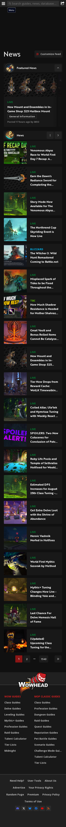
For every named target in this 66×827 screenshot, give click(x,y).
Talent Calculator (15, 738)
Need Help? (17, 780)
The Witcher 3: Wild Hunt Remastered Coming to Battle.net (44, 257)
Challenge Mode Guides (48, 750)
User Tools (34, 780)
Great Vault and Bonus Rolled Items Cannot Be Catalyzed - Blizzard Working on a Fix (44, 334)
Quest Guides (42, 726)
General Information (22, 116)
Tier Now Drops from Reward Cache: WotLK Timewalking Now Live (44, 386)
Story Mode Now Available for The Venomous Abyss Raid (41, 206)
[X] (23, 808)
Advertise (19, 787)
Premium (33, 794)
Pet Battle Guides (45, 738)
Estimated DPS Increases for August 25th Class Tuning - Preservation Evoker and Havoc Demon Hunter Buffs (43, 488)
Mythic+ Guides (14, 720)
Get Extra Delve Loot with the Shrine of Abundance (44, 514)
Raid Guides (11, 732)
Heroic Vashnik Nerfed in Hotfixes (42, 538)
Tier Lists (10, 744)
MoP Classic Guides (47, 696)
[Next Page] (58, 135)
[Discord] (17, 808)
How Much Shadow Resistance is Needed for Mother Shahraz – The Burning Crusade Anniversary (44, 308)
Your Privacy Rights (41, 787)
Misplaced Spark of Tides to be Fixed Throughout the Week (43, 283)
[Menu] (3, 3)
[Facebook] (36, 808)
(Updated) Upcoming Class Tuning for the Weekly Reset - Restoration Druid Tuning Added (42, 643)
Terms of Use (33, 801)
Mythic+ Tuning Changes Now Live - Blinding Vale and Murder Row (43, 591)
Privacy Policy (51, 794)
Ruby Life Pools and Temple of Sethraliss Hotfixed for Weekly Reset (43, 463)
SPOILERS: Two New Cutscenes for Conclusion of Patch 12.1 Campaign (44, 437)
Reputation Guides (46, 732)
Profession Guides (15, 726)
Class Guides (12, 702)
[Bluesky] (30, 808)
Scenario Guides (44, 744)
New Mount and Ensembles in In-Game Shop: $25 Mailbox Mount (29, 109)
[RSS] (48, 808)
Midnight (10, 750)
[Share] (62, 3)
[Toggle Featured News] (58, 67)
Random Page (15, 794)
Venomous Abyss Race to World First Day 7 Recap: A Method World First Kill (43, 154)
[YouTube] (42, 808)
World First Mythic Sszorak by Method (43, 563)
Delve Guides (12, 708)
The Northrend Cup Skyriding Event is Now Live (43, 231)
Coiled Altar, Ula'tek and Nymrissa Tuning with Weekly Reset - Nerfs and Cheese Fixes (44, 411)
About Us (50, 780)
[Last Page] (58, 658)
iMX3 (36, 121)
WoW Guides (12, 696)
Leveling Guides (14, 714)
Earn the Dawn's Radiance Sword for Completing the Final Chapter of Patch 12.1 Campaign (44, 180)
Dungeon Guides (44, 714)
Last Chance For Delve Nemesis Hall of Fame (43, 617)
